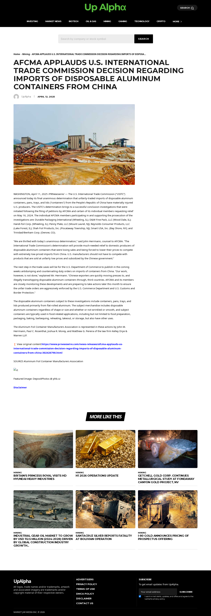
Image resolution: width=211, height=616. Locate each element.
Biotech (73, 21)
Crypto (161, 21)
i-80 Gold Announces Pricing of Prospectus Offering (163, 537)
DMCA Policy (85, 593)
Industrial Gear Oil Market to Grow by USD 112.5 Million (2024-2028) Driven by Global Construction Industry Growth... (43, 540)
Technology (141, 21)
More (176, 21)
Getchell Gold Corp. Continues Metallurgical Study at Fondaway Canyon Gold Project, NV (166, 479)
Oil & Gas (91, 21)
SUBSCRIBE (186, 591)
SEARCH (185, 7)
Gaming (122, 21)
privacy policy (159, 599)
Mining (107, 21)
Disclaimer (20, 387)
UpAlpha (26, 96)
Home (17, 54)
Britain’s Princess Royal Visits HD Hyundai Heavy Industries (40, 477)
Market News (53, 21)
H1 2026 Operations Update (97, 475)
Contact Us (84, 603)
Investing (32, 21)
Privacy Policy (86, 584)
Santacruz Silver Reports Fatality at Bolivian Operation (104, 537)
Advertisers (85, 579)
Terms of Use (85, 589)
